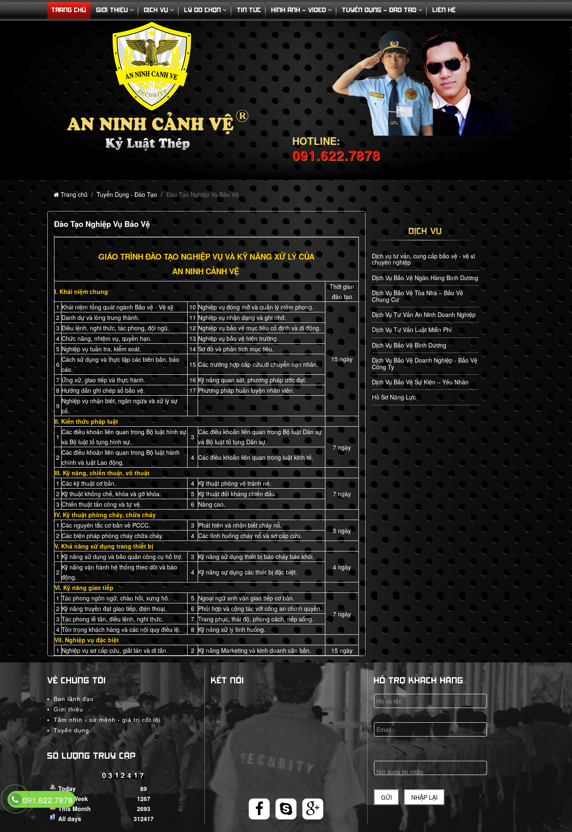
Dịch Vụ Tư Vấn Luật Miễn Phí (412, 329)
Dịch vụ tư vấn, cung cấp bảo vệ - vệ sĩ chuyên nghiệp (423, 259)
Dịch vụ (156, 10)
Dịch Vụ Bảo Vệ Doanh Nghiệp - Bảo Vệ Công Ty (424, 363)
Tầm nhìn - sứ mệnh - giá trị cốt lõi (107, 719)
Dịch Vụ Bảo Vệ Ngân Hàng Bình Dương (425, 277)
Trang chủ (74, 194)
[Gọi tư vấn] (15, 800)
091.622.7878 (48, 799)
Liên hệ (444, 10)
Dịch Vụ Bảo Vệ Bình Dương (409, 345)
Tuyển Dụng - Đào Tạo (127, 194)
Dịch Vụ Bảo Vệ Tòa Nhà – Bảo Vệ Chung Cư (417, 295)
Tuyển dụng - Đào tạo (379, 10)
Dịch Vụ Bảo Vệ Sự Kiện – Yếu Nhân (420, 382)
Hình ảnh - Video (298, 10)
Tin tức (249, 10)
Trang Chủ (69, 10)
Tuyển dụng (71, 730)
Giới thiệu (112, 10)
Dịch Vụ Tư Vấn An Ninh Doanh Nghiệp (424, 314)
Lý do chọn (202, 10)
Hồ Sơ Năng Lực (394, 397)
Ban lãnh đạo (74, 698)
